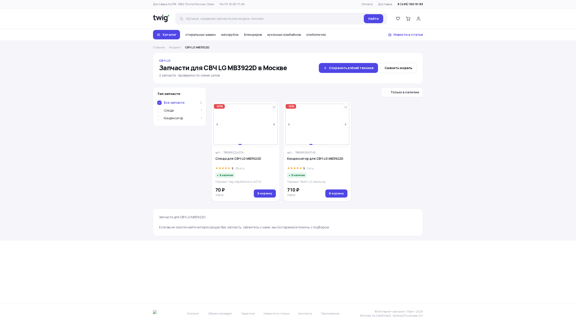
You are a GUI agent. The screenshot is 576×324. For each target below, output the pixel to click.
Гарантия (248, 313)
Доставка (385, 4)
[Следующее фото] (274, 124)
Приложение (330, 313)
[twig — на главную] (161, 19)
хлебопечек (316, 34)
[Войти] (418, 18)
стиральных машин (200, 34)
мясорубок (229, 34)
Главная (159, 47)
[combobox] (273, 18)
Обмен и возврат (220, 313)
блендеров (253, 34)
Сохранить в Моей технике (351, 68)
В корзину (264, 193)
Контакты (305, 313)
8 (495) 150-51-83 (410, 4)
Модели (175, 47)
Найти (373, 18)
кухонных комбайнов (284, 34)
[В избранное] (274, 107)
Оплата (367, 4)
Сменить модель (398, 68)
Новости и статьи (408, 34)
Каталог (169, 34)
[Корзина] (408, 18)
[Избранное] (397, 18)
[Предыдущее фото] (217, 124)
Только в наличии (405, 92)
